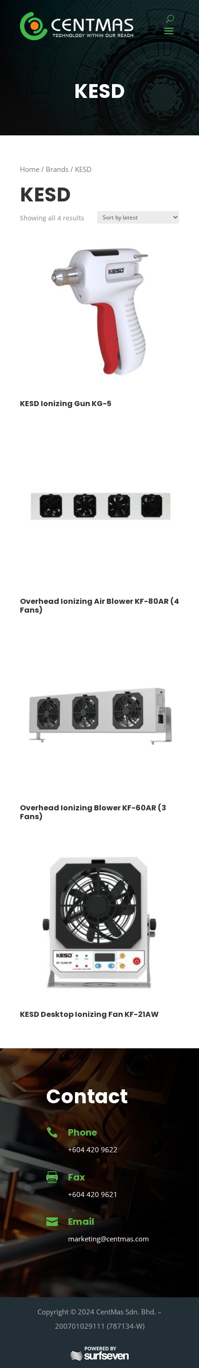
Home (29, 169)
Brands (57, 169)
